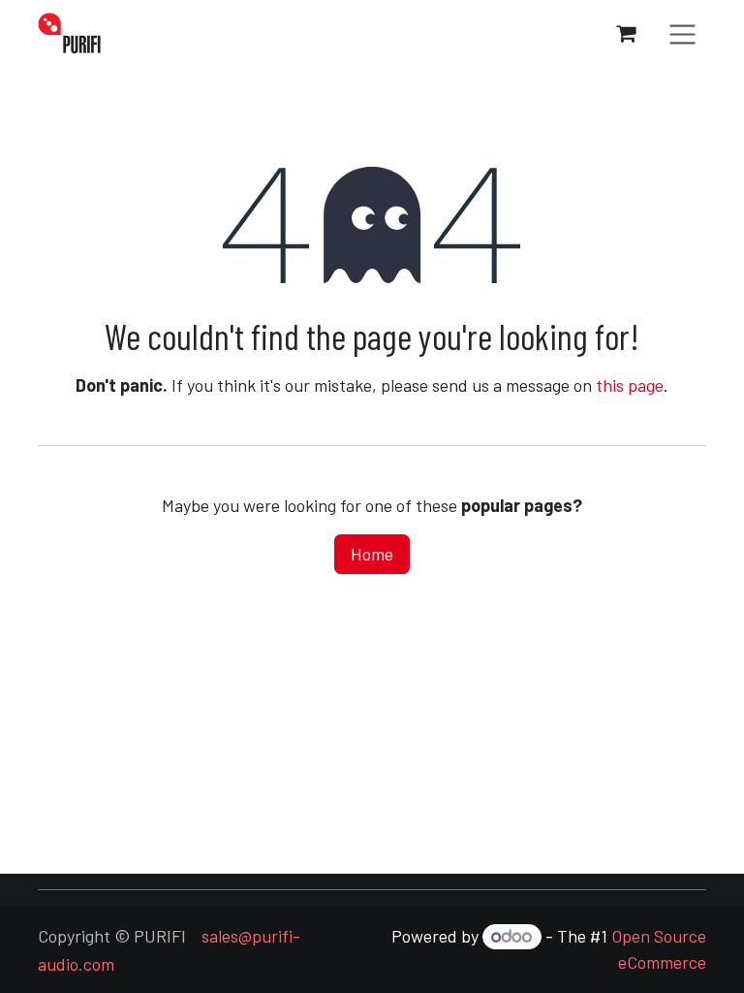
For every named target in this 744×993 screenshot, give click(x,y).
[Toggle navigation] (682, 33)
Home (372, 553)
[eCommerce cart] (626, 33)
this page (630, 385)
